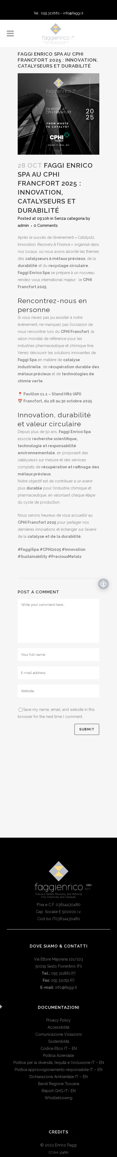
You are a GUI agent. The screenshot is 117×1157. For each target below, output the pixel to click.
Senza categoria (69, 218)
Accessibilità (58, 1027)
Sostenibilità (58, 1041)
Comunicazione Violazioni (58, 1034)
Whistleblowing (58, 1098)
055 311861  (63, 973)
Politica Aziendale (58, 1055)
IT (65, 1048)
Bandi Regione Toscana (58, 1084)
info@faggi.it (73, 13)
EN (74, 1048)
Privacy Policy (58, 1020)
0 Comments (46, 225)
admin (23, 225)
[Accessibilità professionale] (103, 583)
